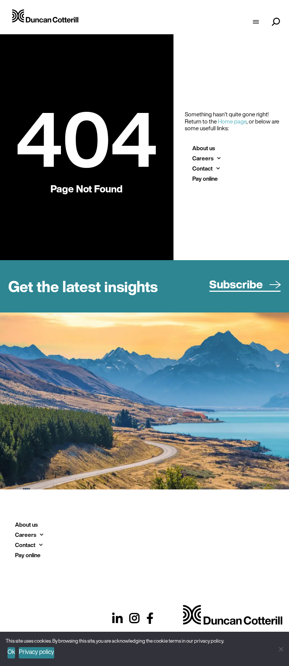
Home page (232, 121)
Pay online (205, 178)
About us (203, 148)
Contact (202, 168)
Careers (202, 158)
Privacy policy (36, 651)
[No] (280, 648)
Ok (11, 651)
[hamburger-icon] (255, 22)
